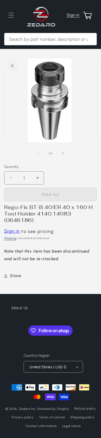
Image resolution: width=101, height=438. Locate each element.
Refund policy (85, 408)
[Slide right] (63, 153)
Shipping (10, 238)
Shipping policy (82, 417)
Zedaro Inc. (27, 409)
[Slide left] (38, 153)
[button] (11, 15)
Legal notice (71, 426)
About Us (19, 308)
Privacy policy (23, 417)
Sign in (73, 15)
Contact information (41, 426)
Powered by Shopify (53, 409)
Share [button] (15, 275)
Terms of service (52, 417)
